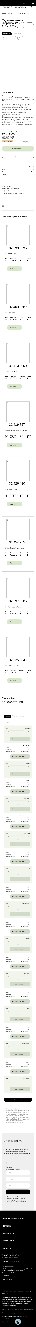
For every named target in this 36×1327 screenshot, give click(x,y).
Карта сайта (5, 1321)
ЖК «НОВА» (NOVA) (12, 666)
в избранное (26, 142)
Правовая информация (9, 1312)
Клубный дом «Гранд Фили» (14, 548)
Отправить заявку (18, 739)
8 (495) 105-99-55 (10, 1255)
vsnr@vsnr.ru (5, 1275)
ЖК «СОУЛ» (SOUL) (11, 254)
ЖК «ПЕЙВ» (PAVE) (11, 489)
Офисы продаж (7, 1279)
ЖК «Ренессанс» (10, 313)
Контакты (6, 1248)
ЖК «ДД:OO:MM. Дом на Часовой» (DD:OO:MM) (17, 430)
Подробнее (13, 268)
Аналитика (8, 1233)
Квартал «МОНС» (11, 371)
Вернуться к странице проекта (18, 13)
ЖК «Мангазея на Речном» (14, 607)
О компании (8, 1240)
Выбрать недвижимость (15, 1218)
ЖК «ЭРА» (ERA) (9, 187)
